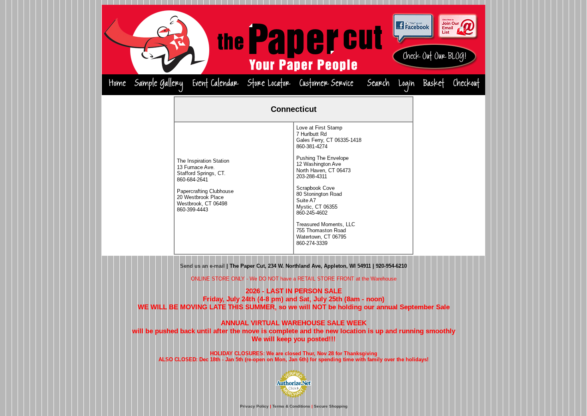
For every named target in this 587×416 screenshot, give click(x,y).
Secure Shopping (330, 406)
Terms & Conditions (291, 406)
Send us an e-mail (202, 266)
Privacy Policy (254, 406)
